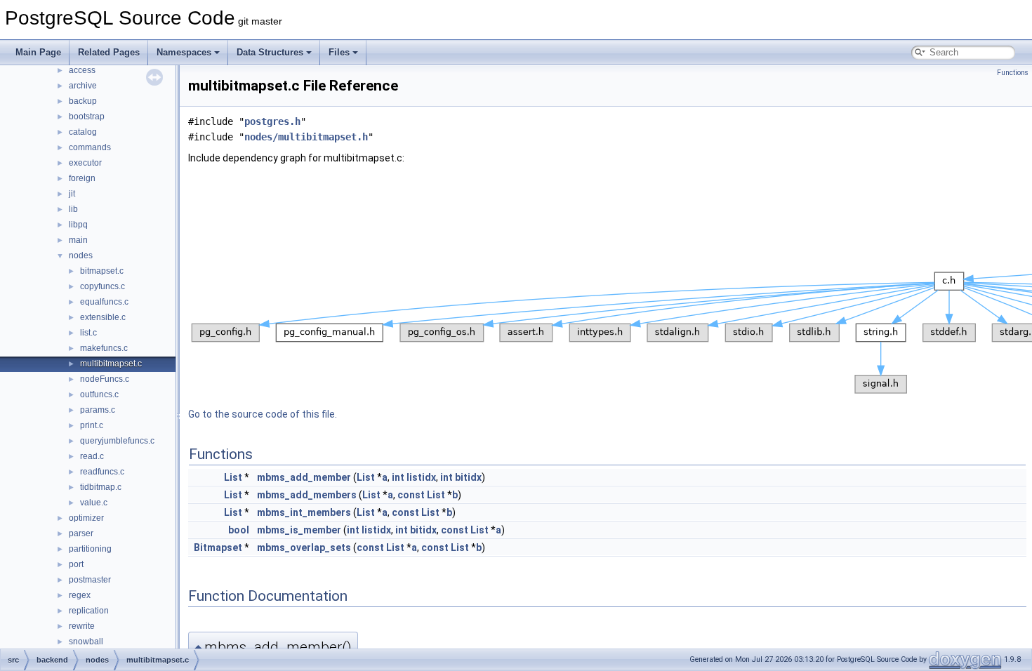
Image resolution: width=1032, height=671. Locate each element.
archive (83, 86)
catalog (83, 132)
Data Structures (270, 52)
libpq (78, 225)
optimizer (86, 518)
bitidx (468, 477)
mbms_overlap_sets (304, 547)
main (78, 240)
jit (72, 194)
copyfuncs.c (102, 286)
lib (73, 209)
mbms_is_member (299, 530)
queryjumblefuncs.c (117, 441)
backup (83, 101)
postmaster (90, 580)
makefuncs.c (104, 348)
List (233, 477)
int (398, 477)
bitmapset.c (102, 271)
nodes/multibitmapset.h (306, 136)
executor (85, 163)
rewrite (82, 626)
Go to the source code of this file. (262, 414)
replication (89, 611)
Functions (1012, 72)
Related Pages (109, 52)
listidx (421, 477)
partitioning (90, 549)
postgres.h (272, 121)
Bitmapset (218, 547)
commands (90, 147)
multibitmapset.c (111, 363)
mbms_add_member (304, 477)
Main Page (38, 52)
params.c (97, 410)
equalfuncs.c (104, 302)
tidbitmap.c (100, 487)
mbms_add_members (307, 494)
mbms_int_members (304, 512)
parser (81, 533)
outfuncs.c (99, 394)
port (76, 564)
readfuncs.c (102, 472)
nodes (81, 255)
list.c (88, 333)
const (411, 494)
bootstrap (87, 116)
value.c (93, 502)
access (82, 70)
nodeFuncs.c (104, 379)
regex (80, 595)
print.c (91, 425)
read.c (92, 456)
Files (339, 52)
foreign (82, 178)
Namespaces (184, 52)
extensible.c (103, 317)
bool (238, 530)
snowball (86, 641)
